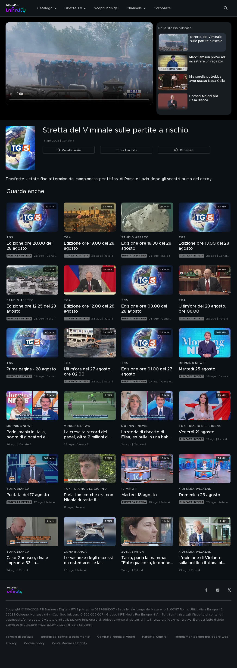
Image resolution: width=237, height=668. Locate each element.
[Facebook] (206, 590)
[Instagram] (218, 590)
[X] (229, 590)
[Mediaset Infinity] (16, 8)
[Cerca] (226, 8)
